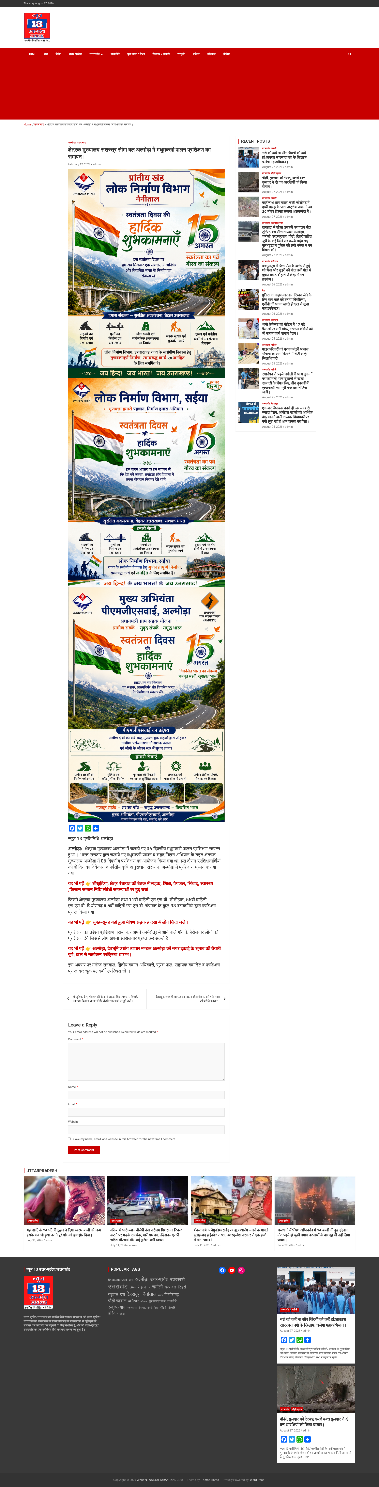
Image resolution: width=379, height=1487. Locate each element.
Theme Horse (210, 1480)
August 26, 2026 (272, 284)
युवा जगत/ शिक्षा (157, 1301)
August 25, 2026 (272, 338)
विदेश (58, 54)
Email (72, 1104)
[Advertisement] (189, 90)
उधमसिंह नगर (277, 223)
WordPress (257, 1480)
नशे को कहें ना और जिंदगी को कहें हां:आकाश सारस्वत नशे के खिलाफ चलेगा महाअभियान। (284, 157)
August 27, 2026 (272, 167)
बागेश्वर (133, 1301)
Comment (75, 1039)
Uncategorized (117, 1280)
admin (97, 164)
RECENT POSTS (255, 141)
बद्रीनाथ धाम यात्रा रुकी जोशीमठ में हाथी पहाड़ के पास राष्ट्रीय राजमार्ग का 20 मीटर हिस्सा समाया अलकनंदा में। (287, 207)
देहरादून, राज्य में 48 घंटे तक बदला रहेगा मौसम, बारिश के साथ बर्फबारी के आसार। (188, 999)
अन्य (131, 1279)
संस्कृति (181, 54)
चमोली (274, 148)
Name (73, 1087)
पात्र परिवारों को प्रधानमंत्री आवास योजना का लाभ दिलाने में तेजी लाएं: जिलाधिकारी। (285, 354)
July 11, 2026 (118, 1245)
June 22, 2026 (286, 1245)
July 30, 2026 (35, 1240)
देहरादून (274, 320)
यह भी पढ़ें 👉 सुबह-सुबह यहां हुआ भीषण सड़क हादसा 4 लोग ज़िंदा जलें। (128, 922)
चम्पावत (170, 1286)
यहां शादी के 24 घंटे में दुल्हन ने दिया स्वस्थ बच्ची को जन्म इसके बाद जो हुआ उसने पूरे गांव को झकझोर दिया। (64, 1232)
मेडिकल (211, 54)
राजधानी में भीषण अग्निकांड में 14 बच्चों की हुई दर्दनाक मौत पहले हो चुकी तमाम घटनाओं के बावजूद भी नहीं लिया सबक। (314, 1235)
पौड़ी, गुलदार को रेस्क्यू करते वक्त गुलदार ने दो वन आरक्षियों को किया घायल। (284, 182)
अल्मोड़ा (72, 142)
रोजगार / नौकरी (161, 54)
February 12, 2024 (79, 164)
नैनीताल (274, 261)
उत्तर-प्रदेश (75, 54)
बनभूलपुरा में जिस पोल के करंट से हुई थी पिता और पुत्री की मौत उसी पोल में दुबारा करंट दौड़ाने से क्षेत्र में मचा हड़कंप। (286, 273)
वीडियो (226, 54)
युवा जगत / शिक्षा (136, 54)
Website (73, 1121)
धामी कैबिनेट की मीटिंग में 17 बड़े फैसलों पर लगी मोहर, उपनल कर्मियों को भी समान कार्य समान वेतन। (287, 329)
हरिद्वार (113, 1313)
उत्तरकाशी (177, 1279)
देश (46, 54)
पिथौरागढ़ (171, 1294)
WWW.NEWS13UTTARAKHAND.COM (160, 1480)
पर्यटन (196, 54)
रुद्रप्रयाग (116, 1307)
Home (32, 54)
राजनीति (115, 54)
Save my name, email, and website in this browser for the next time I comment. (124, 1139)
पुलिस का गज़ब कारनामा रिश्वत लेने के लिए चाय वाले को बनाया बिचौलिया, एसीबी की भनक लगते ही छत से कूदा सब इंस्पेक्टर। (286, 302)
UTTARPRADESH (41, 1170)
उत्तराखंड (94, 54)
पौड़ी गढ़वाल (276, 173)
